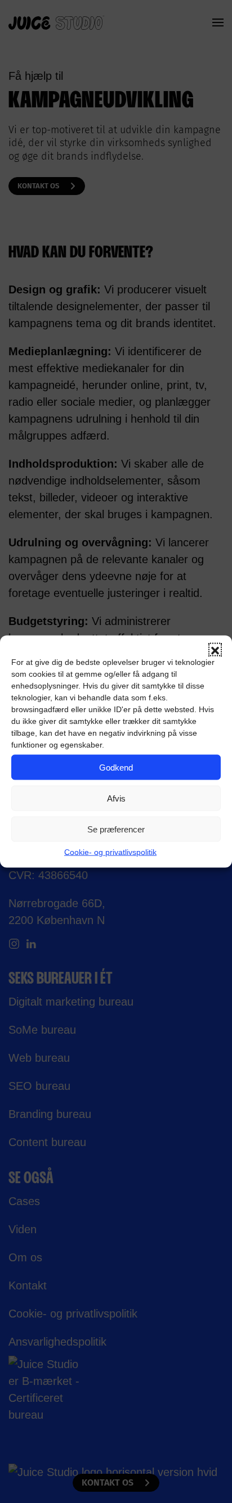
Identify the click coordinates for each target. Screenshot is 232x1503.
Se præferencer (116, 829)
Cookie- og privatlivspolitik (110, 852)
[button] (215, 649)
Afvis (116, 798)
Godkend (116, 767)
